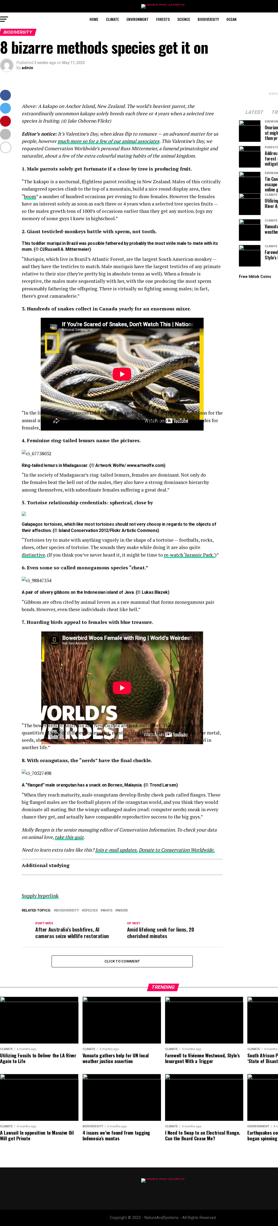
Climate (112, 19)
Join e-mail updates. (116, 850)
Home (94, 19)
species (91, 910)
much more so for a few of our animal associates (108, 141)
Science (183, 19)
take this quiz (69, 837)
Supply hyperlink (40, 896)
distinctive (33, 555)
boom (30, 196)
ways (107, 910)
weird (122, 910)
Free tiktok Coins (255, 276)
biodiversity (67, 910)
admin (27, 68)
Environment (138, 19)
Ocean (231, 19)
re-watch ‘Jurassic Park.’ (189, 555)
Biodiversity (208, 19)
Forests (163, 19)
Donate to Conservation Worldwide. (177, 850)
